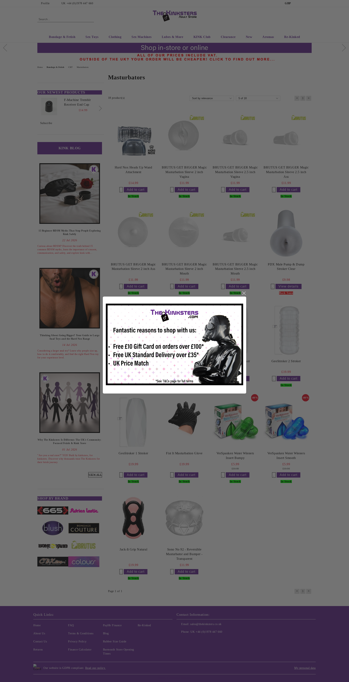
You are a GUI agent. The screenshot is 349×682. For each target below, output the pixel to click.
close (243, 293)
